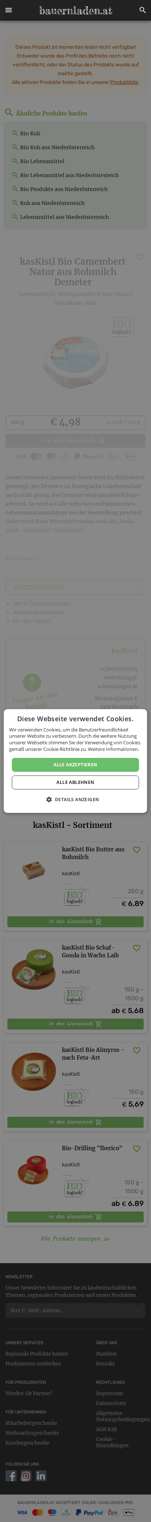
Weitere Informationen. (113, 749)
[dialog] (75, 761)
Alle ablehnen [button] (75, 782)
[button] (8, 10)
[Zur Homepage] (75, 10)
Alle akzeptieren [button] (75, 765)
